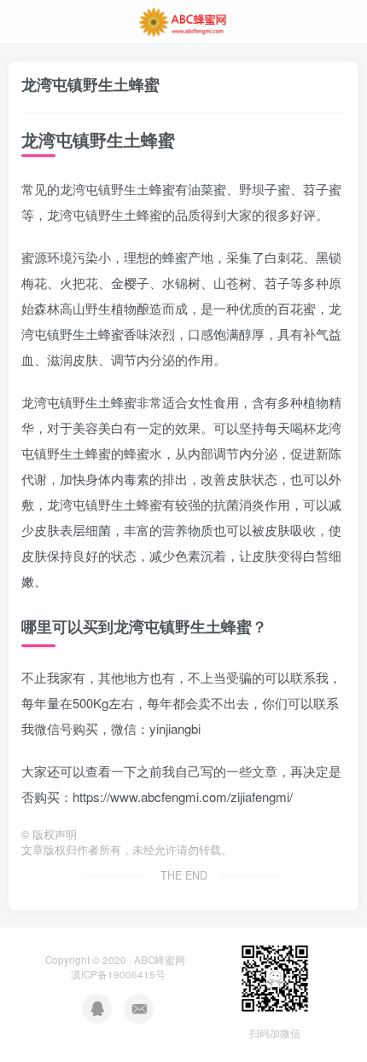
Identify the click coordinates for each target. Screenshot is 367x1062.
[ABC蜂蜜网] (183, 20)
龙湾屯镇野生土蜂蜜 (90, 84)
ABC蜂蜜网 (159, 960)
